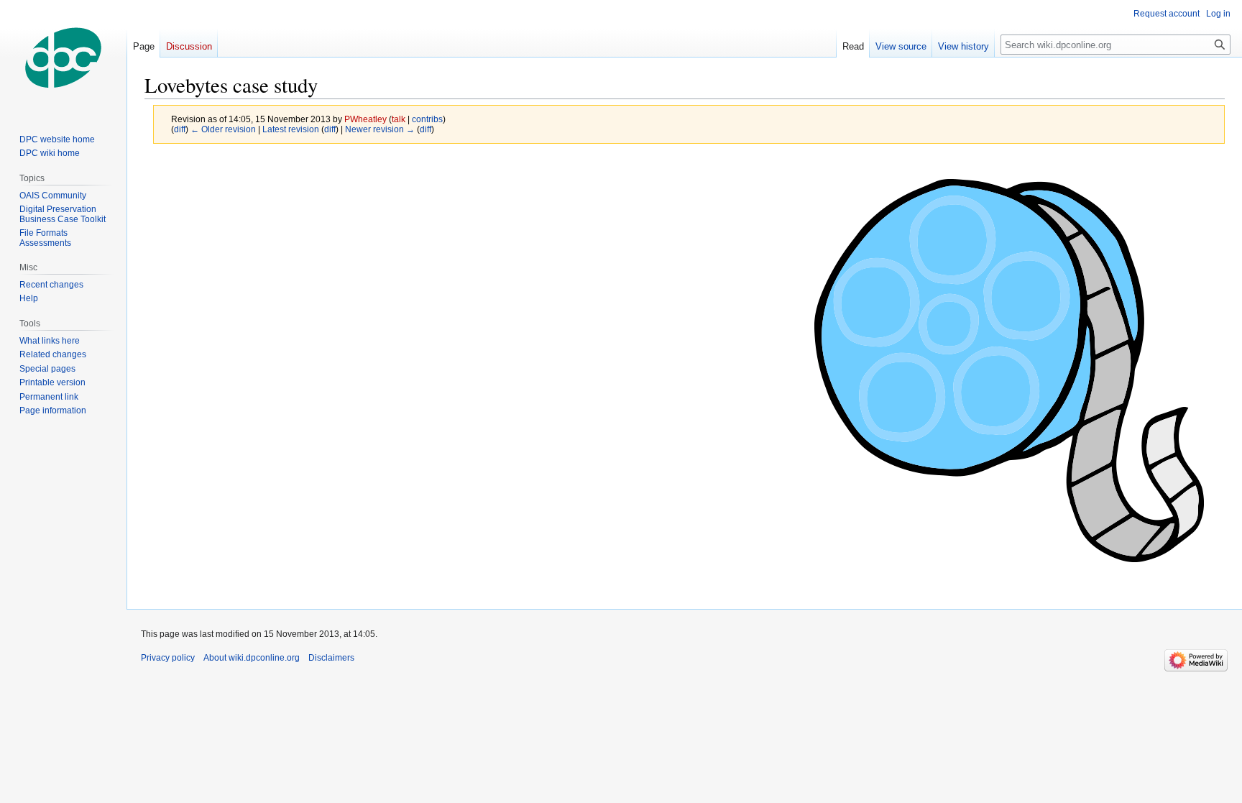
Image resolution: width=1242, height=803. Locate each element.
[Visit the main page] (63, 57)
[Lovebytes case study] (1009, 370)
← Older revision (223, 129)
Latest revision (290, 129)
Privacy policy (168, 658)
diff (179, 129)
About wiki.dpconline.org (251, 658)
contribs (427, 119)
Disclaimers (331, 658)
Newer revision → (380, 129)
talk (398, 119)
